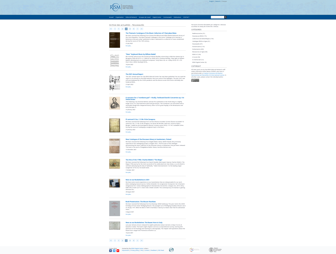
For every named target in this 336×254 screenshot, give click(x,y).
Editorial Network (131, 17)
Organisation (120, 17)
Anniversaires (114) (198, 46)
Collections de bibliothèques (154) (203, 38)
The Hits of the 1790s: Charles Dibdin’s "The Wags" (144, 160)
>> (141, 29)
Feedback (154, 250)
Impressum (125, 250)
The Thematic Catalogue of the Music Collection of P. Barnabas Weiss (151, 33)
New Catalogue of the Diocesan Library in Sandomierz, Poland (148, 139)
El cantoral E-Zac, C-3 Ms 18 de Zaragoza (140, 119)
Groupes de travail (144, 17)
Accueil (111, 17)
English (211, 1)
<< (110, 29)
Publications (177, 17)
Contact (147, 250)
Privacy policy (135, 250)
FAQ (142, 250)
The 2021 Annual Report (134, 74)
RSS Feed (161, 250)
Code (110, 1)
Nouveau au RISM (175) (199, 36)
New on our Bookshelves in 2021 (137, 180)
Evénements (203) (198, 49)
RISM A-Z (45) (196, 54)
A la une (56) (196, 57)
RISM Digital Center (137, 248)
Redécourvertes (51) (198, 33)
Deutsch (217, 1)
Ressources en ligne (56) (199, 52)
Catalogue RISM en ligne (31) (201, 41)
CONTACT (186, 17)
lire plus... (128, 46)
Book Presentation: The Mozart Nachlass (141, 202)
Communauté (167, 17)
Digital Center (157, 17)
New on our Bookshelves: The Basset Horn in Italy (144, 223)
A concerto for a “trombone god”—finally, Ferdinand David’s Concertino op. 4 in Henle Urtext (155, 98)
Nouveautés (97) (197, 44)
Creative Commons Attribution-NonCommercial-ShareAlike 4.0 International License (207, 74)
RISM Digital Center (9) (199, 62)
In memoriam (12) (198, 59)
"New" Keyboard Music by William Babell (141, 54)
